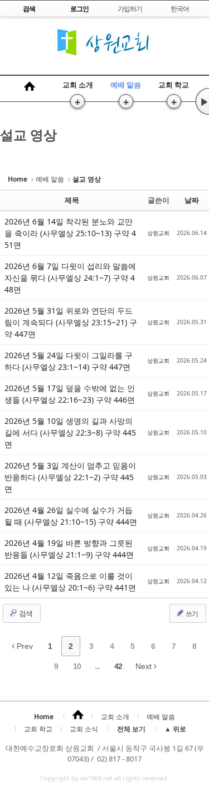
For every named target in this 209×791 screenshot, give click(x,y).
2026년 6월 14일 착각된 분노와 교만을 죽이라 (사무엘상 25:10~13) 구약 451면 (70, 233)
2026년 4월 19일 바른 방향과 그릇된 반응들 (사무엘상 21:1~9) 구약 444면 (69, 549)
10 (77, 666)
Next (144, 666)
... (97, 666)
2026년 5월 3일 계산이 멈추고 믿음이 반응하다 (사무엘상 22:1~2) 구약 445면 (70, 477)
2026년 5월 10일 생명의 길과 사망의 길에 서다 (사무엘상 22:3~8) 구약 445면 (70, 433)
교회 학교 (173, 85)
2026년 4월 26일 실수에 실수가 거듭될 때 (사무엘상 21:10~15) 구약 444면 (70, 516)
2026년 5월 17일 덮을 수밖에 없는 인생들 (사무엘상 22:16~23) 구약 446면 (69, 394)
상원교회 (158, 233)
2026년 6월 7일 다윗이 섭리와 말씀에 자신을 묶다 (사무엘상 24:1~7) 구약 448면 (70, 278)
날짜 (191, 200)
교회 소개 (77, 85)
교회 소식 (84, 729)
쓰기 (191, 613)
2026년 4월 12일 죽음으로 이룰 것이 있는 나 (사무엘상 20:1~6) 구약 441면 (70, 581)
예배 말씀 (125, 85)
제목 (72, 200)
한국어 (180, 8)
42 (118, 666)
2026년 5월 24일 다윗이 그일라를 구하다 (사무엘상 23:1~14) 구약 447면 (68, 361)
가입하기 (130, 8)
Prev (23, 646)
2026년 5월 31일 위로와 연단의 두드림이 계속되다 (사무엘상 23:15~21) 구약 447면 (70, 322)
